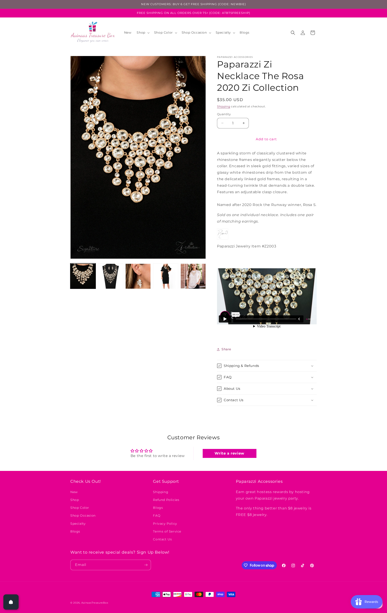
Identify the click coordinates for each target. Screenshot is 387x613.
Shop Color (79, 507)
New (74, 492)
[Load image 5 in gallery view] (193, 276)
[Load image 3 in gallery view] (138, 276)
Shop (74, 500)
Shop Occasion (83, 515)
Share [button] (226, 349)
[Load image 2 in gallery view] (110, 276)
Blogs (75, 531)
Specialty (78, 523)
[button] (142, 32)
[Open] (11, 602)
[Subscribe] (146, 565)
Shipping (223, 106)
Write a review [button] (229, 453)
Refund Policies (166, 500)
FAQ (156, 515)
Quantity (224, 114)
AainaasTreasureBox (94, 602)
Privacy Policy (165, 523)
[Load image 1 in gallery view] (83, 276)
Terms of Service (167, 531)
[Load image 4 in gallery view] (165, 276)
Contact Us (162, 539)
